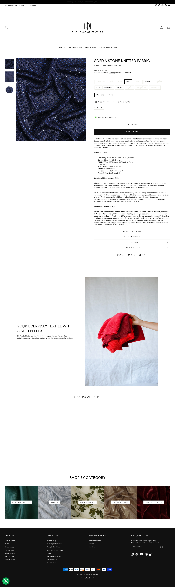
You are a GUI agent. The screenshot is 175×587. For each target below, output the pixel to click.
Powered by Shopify (87, 578)
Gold (111, 82)
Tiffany (119, 87)
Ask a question (132, 247)
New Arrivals (90, 47)
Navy (128, 82)
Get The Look (9, 556)
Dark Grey (108, 87)
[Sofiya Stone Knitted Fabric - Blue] (29, 458)
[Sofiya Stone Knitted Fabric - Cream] (39, 458)
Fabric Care (132, 242)
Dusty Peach (141, 87)
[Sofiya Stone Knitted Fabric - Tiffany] (36, 458)
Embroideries (9, 547)
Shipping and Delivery (54, 544)
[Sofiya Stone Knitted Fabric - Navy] (16, 458)
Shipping (112, 72)
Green (147, 82)
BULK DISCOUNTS (132, 237)
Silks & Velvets (10, 553)
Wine (120, 82)
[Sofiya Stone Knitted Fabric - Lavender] (26, 458)
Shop (60, 47)
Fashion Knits (9, 550)
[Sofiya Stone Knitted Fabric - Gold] (10, 458)
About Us (33, 5)
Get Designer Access (108, 47)
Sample (111, 95)
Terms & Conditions (53, 547)
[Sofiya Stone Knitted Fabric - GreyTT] (20, 458)
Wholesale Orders (11, 5)
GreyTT (138, 82)
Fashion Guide (10, 559)
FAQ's (49, 553)
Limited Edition (52, 559)
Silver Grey (100, 82)
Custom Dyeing (52, 563)
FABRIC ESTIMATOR (132, 231)
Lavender (158, 82)
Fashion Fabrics (10, 540)
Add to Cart (24, 448)
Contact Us (23, 5)
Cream (129, 87)
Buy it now (132, 132)
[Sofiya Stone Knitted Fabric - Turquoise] (24, 461)
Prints (7, 544)
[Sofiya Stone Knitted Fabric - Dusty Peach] (42, 458)
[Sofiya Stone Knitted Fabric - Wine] (13, 458)
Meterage (100, 95)
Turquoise (155, 87)
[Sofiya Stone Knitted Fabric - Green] (23, 458)
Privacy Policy (51, 540)
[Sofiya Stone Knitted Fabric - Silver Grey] (7, 458)
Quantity (98, 107)
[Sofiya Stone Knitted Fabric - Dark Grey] (32, 458)
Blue (98, 87)
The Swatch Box (75, 47)
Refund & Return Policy (55, 550)
